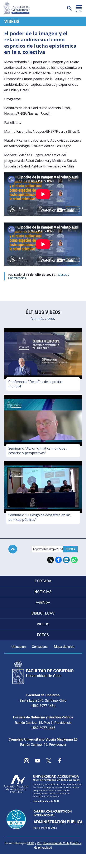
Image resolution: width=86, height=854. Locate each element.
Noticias (43, 591)
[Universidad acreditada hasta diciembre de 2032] (43, 788)
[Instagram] (26, 761)
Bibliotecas (43, 613)
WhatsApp (74, 560)
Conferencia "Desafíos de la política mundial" (35, 384)
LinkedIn (66, 560)
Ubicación (18, 647)
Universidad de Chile (56, 843)
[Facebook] (59, 761)
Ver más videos (43, 318)
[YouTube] (37, 761)
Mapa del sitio (64, 647)
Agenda (43, 602)
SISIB (30, 843)
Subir (12, 549)
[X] (48, 761)
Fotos (43, 635)
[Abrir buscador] (69, 8)
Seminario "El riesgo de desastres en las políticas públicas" (39, 517)
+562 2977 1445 (43, 728)
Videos (11, 21)
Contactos (40, 647)
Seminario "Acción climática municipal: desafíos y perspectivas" (37, 450)
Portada (43, 581)
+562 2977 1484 (43, 706)
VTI (39, 843)
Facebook (58, 560)
